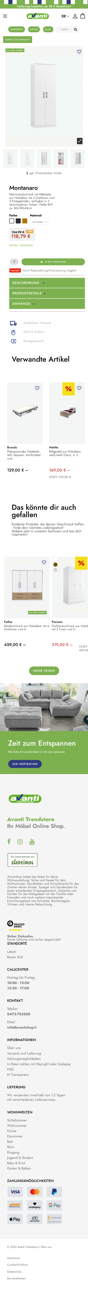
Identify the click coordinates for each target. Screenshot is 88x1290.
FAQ (10, 1069)
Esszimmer (15, 1136)
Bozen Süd (15, 957)
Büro (10, 1146)
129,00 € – (17, 470)
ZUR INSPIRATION (25, 764)
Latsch (11, 951)
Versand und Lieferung (24, 1053)
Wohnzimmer (17, 1125)
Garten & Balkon (19, 1168)
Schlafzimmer (17, 1120)
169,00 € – (59, 470)
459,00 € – (15, 645)
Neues (34, 29)
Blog (48, 29)
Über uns (14, 1047)
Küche (11, 1130)
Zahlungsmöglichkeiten (24, 1058)
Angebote (16, 29)
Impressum (13, 1258)
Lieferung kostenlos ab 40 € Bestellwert (44, 6)
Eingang (13, 1152)
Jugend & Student (20, 1157)
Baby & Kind (16, 1163)
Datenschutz (14, 1271)
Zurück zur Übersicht (17, 39)
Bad (10, 1141)
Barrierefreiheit (16, 1278)
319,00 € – (62, 645)
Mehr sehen (44, 671)
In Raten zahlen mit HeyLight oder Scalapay (39, 1063)
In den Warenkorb (55, 261)
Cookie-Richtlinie (17, 1264)
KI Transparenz (18, 1074)
